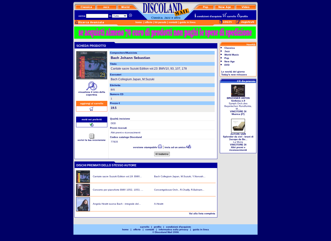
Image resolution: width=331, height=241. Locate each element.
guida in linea (188, 22)
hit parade (160, 22)
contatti (173, 22)
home (138, 22)
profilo (244, 16)
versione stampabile (145, 147)
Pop (226, 58)
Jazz (227, 51)
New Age (229, 61)
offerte (148, 22)
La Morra (238, 142)
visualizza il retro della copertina (91, 93)
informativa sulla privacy (173, 229)
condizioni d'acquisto (209, 16)
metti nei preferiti (92, 119)
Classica (229, 48)
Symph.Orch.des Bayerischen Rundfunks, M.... (238, 106)
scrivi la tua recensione (92, 140)
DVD (226, 65)
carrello (231, 16)
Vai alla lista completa (202, 213)
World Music (231, 54)
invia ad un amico (175, 147)
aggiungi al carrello (91, 103)
